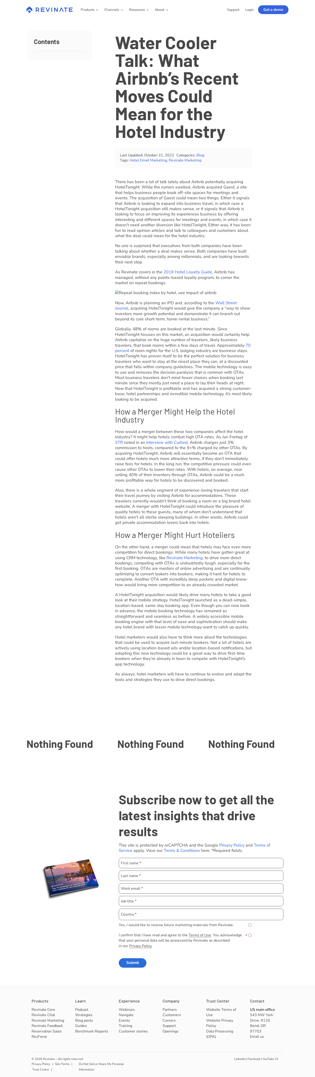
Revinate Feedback (47, 1025)
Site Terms (62, 1064)
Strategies (83, 1014)
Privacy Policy (231, 845)
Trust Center (217, 1000)
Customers (172, 1014)
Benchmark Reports (91, 1031)
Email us (257, 1036)
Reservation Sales (47, 1031)
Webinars (127, 1009)
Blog (200, 155)
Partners (170, 1009)
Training (125, 1025)
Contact (257, 1000)
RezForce (39, 1036)
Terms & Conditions (182, 850)
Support (169, 1025)
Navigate (126, 1014)
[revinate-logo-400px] (50, 8)
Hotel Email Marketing (148, 160)
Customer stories (133, 1031)
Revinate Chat (43, 1014)
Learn (80, 1000)
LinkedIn (240, 1059)
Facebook (254, 1059)
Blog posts (84, 1020)
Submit (132, 963)
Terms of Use (200, 935)
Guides (81, 1025)
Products (40, 1000)
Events (124, 1020)
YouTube (268, 1059)
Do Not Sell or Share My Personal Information (101, 1066)
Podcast (81, 1009)
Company (171, 1000)
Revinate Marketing (185, 160)
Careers (169, 1020)
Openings (170, 1031)
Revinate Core (43, 1009)
